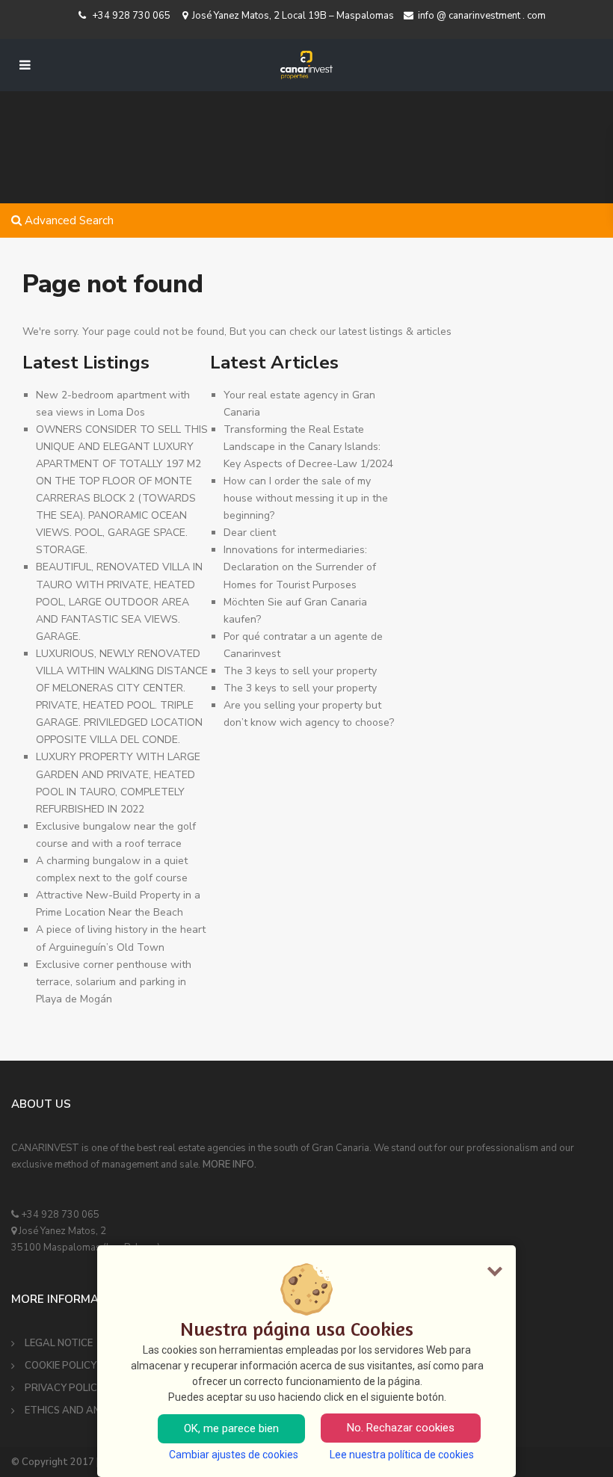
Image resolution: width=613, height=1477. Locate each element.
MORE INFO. (229, 1164)
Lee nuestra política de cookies (402, 1455)
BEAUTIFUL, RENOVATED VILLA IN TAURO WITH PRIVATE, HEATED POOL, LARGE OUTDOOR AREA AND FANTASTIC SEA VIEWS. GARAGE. (119, 601)
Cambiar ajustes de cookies (233, 1455)
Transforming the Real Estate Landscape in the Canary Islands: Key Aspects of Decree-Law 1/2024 (308, 446)
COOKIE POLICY (60, 1365)
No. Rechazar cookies (401, 1427)
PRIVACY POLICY (64, 1388)
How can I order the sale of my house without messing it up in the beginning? (306, 498)
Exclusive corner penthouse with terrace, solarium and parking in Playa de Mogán (113, 982)
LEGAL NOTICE (59, 1343)
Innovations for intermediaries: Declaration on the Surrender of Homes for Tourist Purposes (300, 567)
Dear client (250, 532)
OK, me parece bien (231, 1428)
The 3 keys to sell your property (300, 671)
